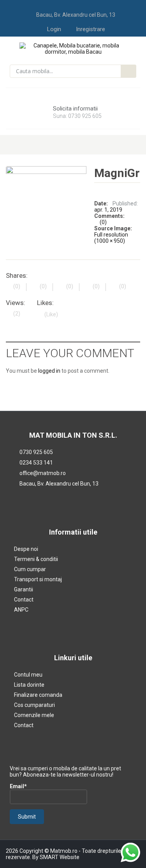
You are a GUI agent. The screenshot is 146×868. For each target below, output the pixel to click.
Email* (18, 786)
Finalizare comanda (38, 695)
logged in (49, 371)
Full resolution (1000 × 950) (111, 237)
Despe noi (26, 549)
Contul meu (28, 675)
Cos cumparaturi (34, 705)
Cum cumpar (30, 569)
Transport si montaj (38, 579)
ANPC (21, 610)
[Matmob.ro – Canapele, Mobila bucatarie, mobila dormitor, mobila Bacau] (73, 48)
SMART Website (59, 857)
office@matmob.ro (42, 473)
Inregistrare (90, 29)
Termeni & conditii (36, 559)
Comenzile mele (34, 715)
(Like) (51, 314)
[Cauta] (128, 71)
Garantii (23, 589)
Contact (23, 599)
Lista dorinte (29, 685)
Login (54, 29)
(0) (103, 222)
